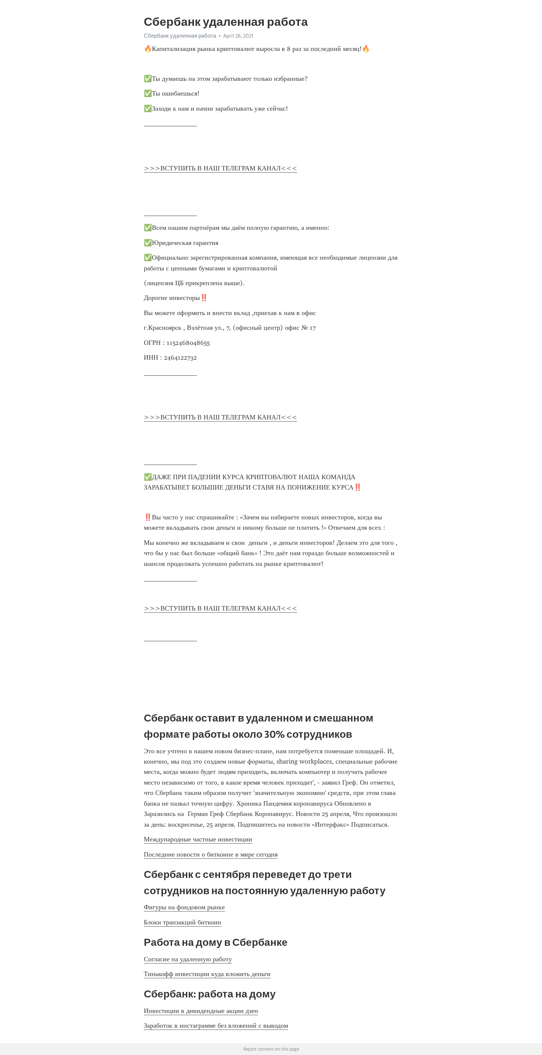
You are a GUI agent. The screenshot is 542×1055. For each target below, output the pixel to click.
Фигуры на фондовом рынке (184, 907)
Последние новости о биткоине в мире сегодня (211, 854)
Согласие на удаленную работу (188, 959)
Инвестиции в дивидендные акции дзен (201, 1011)
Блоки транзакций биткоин (182, 922)
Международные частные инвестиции (198, 839)
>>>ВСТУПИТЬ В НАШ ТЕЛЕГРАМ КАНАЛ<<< (220, 168)
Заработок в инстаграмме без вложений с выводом (216, 1025)
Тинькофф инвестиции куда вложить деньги (207, 974)
